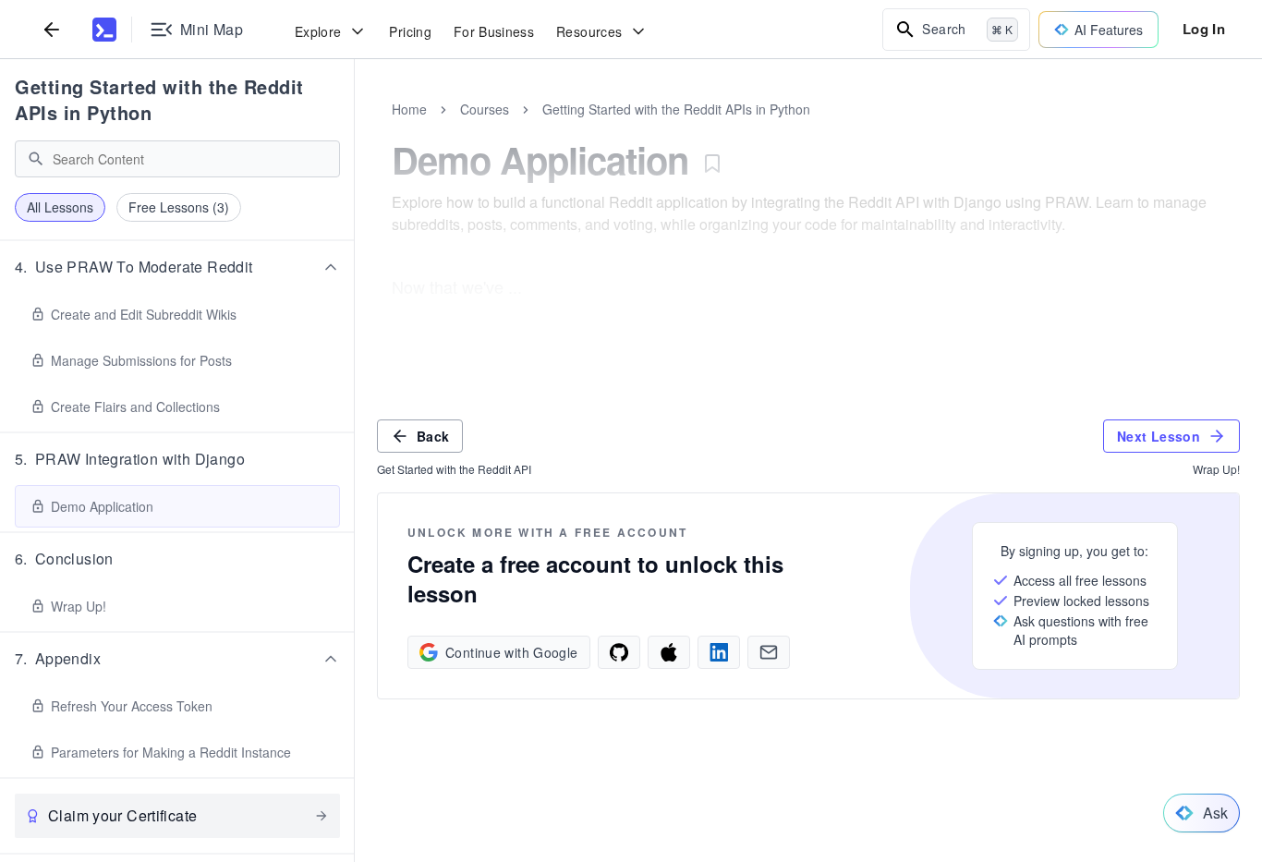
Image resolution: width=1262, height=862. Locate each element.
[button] (177, 267)
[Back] (52, 29)
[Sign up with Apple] (669, 652)
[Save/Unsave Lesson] (712, 163)
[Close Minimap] (355, 129)
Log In (1204, 28)
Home (409, 109)
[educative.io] (104, 30)
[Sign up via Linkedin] (719, 652)
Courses (484, 109)
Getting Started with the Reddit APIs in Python (159, 99)
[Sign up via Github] (619, 652)
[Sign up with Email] (768, 652)
